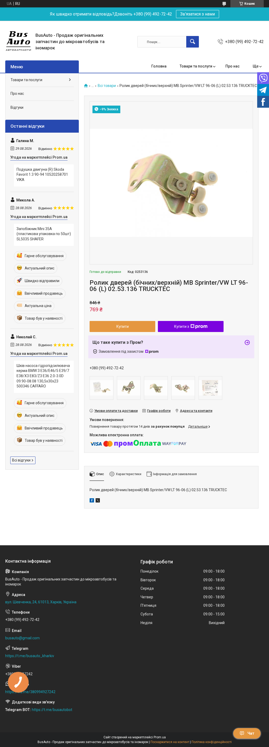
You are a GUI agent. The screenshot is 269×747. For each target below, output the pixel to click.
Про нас (232, 66)
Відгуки (17, 107)
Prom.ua (160, 737)
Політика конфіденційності (212, 742)
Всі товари (107, 86)
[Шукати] (192, 42)
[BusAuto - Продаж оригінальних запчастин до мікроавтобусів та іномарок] (18, 42)
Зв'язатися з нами (197, 14)
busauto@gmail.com (22, 638)
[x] (98, 501)
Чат (250, 733)
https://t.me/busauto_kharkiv (29, 656)
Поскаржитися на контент (170, 742)
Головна (159, 66)
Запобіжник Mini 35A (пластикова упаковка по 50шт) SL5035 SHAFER (44, 234)
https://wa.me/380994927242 (30, 692)
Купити (122, 326)
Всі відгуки (21, 460)
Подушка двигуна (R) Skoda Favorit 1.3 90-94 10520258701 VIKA (42, 174)
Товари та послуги (196, 66)
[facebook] (92, 501)
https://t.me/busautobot (52, 710)
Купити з (181, 326)
